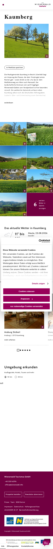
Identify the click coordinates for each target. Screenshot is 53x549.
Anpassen (25, 299)
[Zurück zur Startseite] (42, 5)
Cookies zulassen (26, 291)
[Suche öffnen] (11, 4)
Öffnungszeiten (13, 546)
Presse (6, 502)
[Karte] (7, 4)
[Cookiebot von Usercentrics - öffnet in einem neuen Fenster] (39, 241)
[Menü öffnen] (3, 4)
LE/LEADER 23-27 (11, 510)
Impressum (8, 507)
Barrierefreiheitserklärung (28, 510)
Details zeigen (38, 283)
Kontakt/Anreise (27, 546)
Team (13, 502)
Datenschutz (19, 507)
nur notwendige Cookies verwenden (26, 306)
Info (2, 546)
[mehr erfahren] (24, 317)
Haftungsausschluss (32, 507)
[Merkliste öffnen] (9, 4)
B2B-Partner (20, 502)
